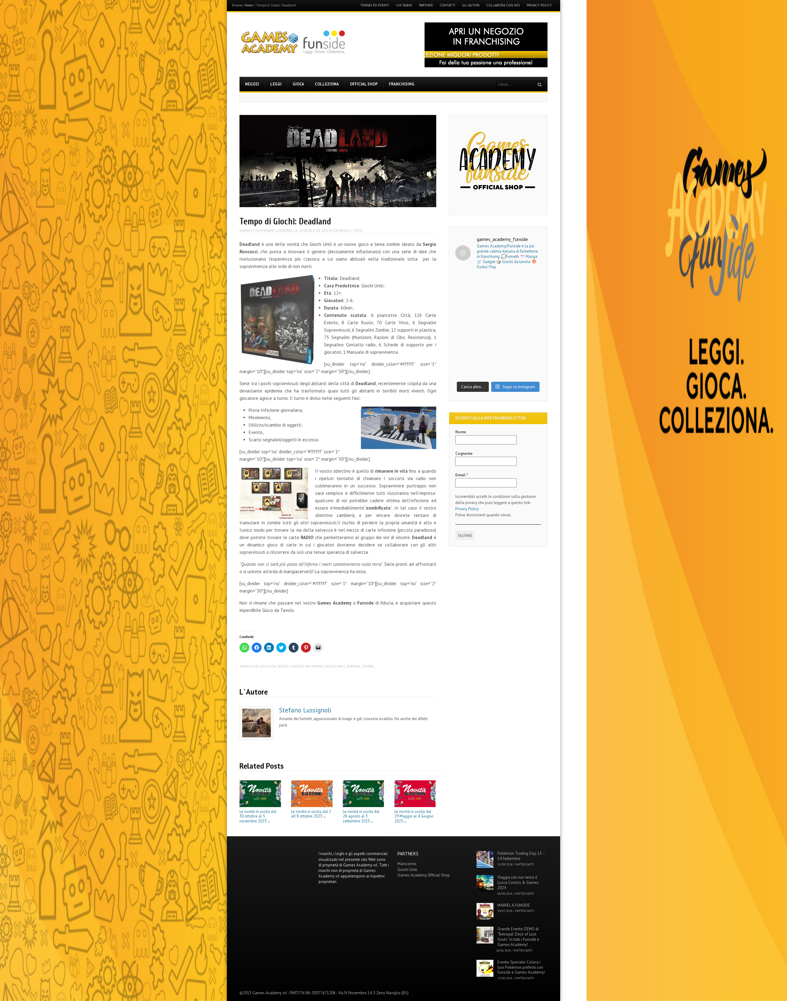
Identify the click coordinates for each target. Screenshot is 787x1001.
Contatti (447, 5)
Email (461, 475)
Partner (426, 5)
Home (248, 5)
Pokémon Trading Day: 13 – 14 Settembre (521, 856)
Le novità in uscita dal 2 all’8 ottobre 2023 (311, 814)
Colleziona (327, 84)
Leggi (276, 84)
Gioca (298, 84)
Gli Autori (471, 5)
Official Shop (364, 84)
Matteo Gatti (524, 864)
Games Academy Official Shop (423, 875)
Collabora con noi (503, 5)
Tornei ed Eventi (374, 5)
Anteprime (314, 666)
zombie (368, 666)
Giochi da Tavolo (335, 230)
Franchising (401, 84)
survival (353, 666)
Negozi (252, 84)
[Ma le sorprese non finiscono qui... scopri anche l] (498, 301)
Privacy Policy (539, 5)
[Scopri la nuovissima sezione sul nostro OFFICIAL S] (498, 352)
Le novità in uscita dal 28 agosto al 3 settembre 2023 (361, 816)
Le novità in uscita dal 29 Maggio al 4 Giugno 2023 (413, 816)
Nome (460, 432)
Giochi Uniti (334, 666)
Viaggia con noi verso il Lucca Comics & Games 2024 (518, 882)
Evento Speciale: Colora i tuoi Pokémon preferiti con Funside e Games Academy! (521, 967)
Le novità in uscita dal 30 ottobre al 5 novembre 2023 (257, 816)
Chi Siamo (404, 5)
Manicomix (407, 863)
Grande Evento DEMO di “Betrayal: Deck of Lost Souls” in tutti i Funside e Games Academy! (518, 936)
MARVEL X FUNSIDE (513, 905)
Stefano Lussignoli (277, 230)
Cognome (464, 453)
